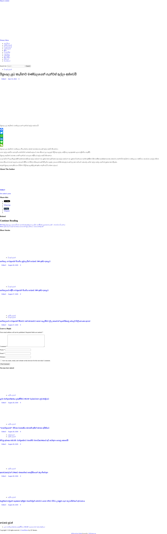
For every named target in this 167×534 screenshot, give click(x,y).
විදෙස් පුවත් (8, 47)
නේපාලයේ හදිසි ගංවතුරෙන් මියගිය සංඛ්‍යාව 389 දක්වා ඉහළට (24, 290)
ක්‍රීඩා (5, 50)
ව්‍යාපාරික (7, 52)
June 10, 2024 (12, 79)
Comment (3, 346)
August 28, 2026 (13, 265)
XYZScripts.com (92, 533)
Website (2, 357)
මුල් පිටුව (7, 43)
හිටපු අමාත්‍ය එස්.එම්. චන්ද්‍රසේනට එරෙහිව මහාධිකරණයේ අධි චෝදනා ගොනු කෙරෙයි (34, 440)
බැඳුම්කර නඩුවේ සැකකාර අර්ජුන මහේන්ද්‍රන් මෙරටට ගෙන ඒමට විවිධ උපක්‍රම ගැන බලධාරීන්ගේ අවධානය (42, 501)
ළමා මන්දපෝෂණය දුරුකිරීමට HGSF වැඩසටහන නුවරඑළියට (24, 399)
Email (2, 353)
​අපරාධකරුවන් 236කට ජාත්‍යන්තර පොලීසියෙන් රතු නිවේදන (24, 472)
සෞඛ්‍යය (7, 54)
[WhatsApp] (83, 135)
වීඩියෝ (6, 59)
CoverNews (24, 530)
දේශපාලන (7, 49)
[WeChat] (83, 145)
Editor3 (4, 79)
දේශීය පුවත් (8, 45)
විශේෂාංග (7, 61)
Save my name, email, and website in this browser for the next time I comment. (26, 360)
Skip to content (4, 1)
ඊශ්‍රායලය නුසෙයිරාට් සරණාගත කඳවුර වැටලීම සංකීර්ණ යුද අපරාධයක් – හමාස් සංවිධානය (32, 225)
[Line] (83, 141)
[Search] (0, 64)
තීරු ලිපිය (7, 57)
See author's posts (5, 193)
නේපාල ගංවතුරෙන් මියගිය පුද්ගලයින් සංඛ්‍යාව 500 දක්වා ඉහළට (25, 261)
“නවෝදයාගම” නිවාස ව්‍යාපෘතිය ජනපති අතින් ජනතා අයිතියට (24, 428)
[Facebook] (83, 129)
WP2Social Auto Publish (76, 533)
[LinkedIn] (83, 138)
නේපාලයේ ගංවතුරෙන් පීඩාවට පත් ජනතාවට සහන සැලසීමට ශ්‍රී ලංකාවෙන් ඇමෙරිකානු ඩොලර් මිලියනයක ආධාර (45, 321)
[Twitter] (83, 132)
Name (2, 350)
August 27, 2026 (13, 294)
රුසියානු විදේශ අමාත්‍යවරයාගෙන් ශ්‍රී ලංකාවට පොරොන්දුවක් (21, 226)
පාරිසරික (7, 55)
